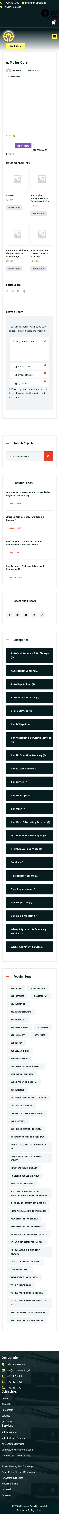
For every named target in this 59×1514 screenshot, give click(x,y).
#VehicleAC (16, 1043)
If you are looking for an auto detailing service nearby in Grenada (28, 1193)
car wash (16, 808)
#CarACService (17, 1004)
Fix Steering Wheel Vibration (24, 1176)
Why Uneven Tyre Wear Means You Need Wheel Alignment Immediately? (28, 494)
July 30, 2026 (15, 503)
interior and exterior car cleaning (28, 1203)
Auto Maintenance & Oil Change (30, 653)
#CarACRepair (41, 996)
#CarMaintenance (19, 1027)
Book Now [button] (14, 207)
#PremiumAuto (17, 1035)
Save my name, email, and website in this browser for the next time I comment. (29, 393)
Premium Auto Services (25, 848)
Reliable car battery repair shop (27, 1242)
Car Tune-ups (19, 795)
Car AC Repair (19, 724)
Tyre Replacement (22, 889)
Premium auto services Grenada (26, 1226)
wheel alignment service (26, 946)
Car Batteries (17, 1090)
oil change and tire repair (27, 835)
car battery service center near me (28, 1097)
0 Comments (14, 77)
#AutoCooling (38, 988)
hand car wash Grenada (21, 1183)
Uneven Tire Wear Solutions (24, 1277)
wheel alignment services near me (27, 1312)
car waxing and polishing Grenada (27, 1137)
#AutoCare (15, 988)
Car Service (17, 781)
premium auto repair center (24, 1218)
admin (18, 71)
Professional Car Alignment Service (28, 1234)
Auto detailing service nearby (25, 1066)
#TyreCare (39, 1035)
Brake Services (19, 710)
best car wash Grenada (21, 1074)
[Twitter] (17, 614)
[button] (54, 36)
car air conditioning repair (24, 1082)
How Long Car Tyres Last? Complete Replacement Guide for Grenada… (24, 543)
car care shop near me (21, 1105)
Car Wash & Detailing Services (29, 822)
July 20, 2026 (15, 528)
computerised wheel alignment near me (28, 1146)
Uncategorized (20, 902)
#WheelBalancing (19, 1058)
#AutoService (17, 996)
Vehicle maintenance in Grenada (26, 1293)
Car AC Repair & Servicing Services (31, 737)
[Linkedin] (25, 614)
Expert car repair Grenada (23, 1168)
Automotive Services (23, 697)
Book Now (23, 145)
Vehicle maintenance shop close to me (28, 1302)
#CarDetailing (17, 1019)
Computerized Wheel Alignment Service (26, 1158)
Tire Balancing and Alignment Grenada (25, 1252)
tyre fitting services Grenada (25, 1261)
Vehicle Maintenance (20, 1285)
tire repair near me (23, 875)
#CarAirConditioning (20, 1012)
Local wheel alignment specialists (28, 1211)
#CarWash (43, 1027)
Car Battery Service (22, 768)
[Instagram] (55, 13)
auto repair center (22, 670)
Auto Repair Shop (21, 684)
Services (16, 862)
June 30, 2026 (15, 577)
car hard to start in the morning (26, 1113)
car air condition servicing (26, 755)
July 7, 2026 (14, 553)
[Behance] (34, 614)
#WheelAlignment (19, 1051)
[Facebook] (45, 13)
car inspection (17, 1121)
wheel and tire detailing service (26, 1320)
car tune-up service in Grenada (25, 1129)
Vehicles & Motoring (23, 915)
